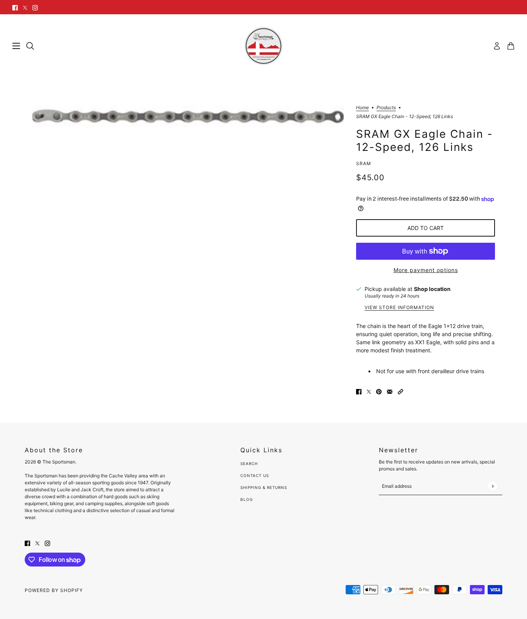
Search (249, 463)
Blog (246, 499)
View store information (399, 307)
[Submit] (492, 486)
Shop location (432, 289)
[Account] (497, 46)
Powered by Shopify (54, 590)
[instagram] (35, 7)
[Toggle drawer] (16, 46)
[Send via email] (389, 391)
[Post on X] (369, 391)
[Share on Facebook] (359, 391)
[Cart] (511, 46)
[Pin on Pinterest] (379, 391)
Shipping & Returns (263, 487)
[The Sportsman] (263, 46)
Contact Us (254, 475)
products (386, 107)
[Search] (30, 46)
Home (362, 107)
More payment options (426, 270)
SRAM (363, 163)
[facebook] (15, 7)
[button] (400, 391)
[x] (25, 7)
